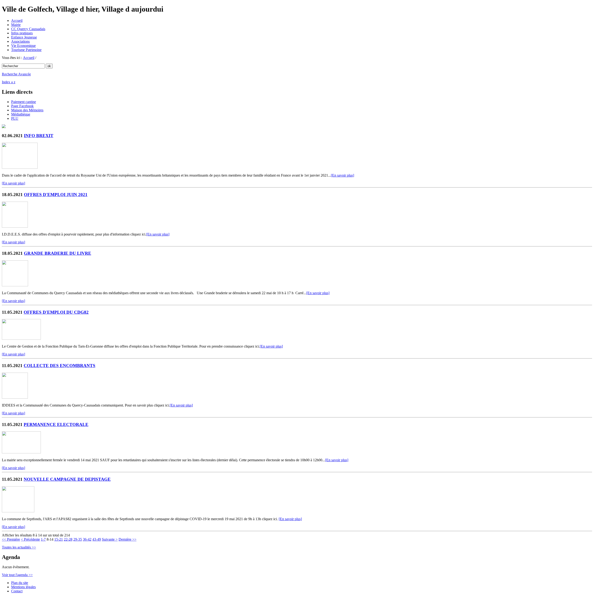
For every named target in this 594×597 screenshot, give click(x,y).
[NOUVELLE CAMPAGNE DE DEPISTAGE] (18, 511)
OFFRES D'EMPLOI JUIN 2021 (55, 194)
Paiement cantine (23, 102)
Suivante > (110, 539)
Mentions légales (23, 587)
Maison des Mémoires (27, 110)
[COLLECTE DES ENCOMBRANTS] (15, 397)
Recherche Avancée (16, 74)
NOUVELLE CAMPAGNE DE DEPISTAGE (67, 479)
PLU (14, 118)
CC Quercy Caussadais (28, 29)
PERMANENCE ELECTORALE (56, 424)
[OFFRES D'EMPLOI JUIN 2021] (15, 226)
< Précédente (30, 539)
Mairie (16, 25)
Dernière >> (127, 539)
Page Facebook (22, 106)
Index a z (8, 82)
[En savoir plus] (342, 175)
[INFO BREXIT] (20, 167)
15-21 (58, 539)
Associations (20, 41)
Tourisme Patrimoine (26, 50)
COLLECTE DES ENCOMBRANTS (59, 365)
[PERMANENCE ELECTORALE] (21, 452)
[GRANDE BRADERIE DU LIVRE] (15, 285)
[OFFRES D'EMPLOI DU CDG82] (21, 338)
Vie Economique (23, 46)
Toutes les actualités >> (19, 547)
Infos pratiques (22, 33)
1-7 (43, 539)
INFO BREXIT (38, 135)
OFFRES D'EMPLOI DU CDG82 (56, 312)
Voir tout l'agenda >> (17, 575)
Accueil (17, 21)
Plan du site (19, 583)
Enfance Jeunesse (24, 37)
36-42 (87, 539)
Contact (17, 591)
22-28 (68, 539)
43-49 (96, 539)
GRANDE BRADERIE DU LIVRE (57, 253)
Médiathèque (20, 114)
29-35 (77, 539)
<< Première (11, 539)
